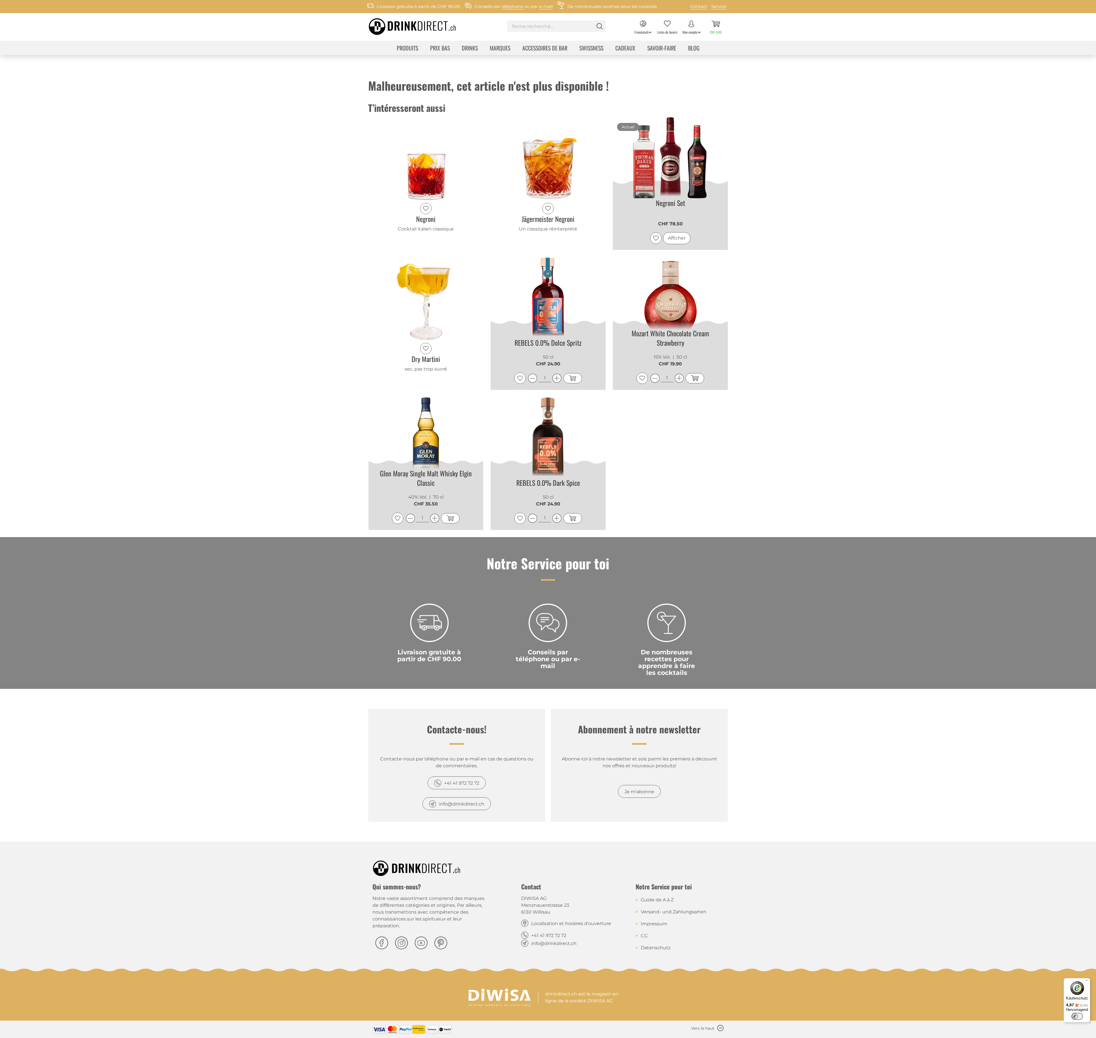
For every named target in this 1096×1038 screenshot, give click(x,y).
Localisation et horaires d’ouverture (571, 923)
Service (718, 6)
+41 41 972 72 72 (461, 783)
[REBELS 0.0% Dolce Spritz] (548, 298)
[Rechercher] (600, 26)
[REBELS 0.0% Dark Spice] (548, 438)
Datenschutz (655, 947)
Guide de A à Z (657, 900)
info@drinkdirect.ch (461, 804)
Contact (698, 6)
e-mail (546, 6)
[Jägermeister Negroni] (548, 158)
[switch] (1077, 1016)
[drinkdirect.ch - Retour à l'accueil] (405, 25)
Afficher (677, 238)
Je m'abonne (639, 791)
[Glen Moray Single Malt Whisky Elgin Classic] (425, 438)
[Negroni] (425, 158)
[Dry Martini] (425, 298)
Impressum (654, 923)
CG (644, 935)
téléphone (512, 6)
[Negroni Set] (670, 158)
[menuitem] (556, 27)
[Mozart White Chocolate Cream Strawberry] (670, 298)
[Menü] (1086, 981)
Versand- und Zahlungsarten (673, 911)
